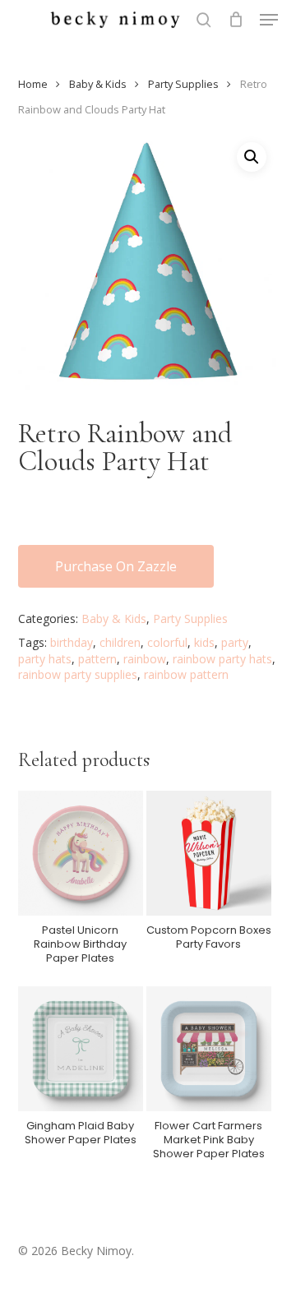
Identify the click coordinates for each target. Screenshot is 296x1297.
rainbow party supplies (77, 674)
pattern (97, 659)
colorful (167, 642)
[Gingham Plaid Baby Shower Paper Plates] (80, 1048)
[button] (269, 20)
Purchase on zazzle (116, 566)
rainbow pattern (186, 674)
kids (204, 642)
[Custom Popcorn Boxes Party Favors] (208, 853)
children (120, 642)
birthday (71, 642)
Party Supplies (183, 83)
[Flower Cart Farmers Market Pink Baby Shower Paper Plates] (208, 1048)
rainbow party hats (222, 659)
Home (33, 83)
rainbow (144, 659)
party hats (45, 659)
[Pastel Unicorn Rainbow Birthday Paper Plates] (80, 853)
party (234, 642)
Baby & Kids (98, 83)
